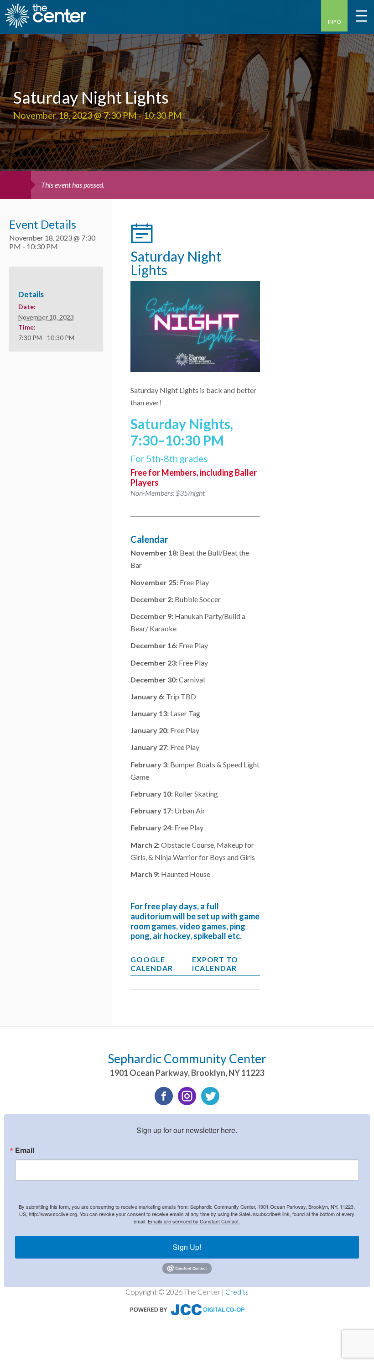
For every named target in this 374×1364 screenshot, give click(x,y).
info (334, 21)
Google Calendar (151, 963)
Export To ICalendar (215, 963)
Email (24, 1150)
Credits (237, 1291)
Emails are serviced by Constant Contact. (194, 1221)
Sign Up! (187, 1247)
